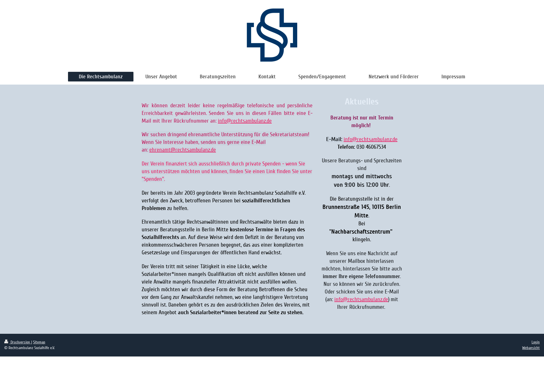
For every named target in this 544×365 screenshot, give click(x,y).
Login (536, 342)
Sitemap (39, 342)
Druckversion (20, 342)
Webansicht (531, 347)
